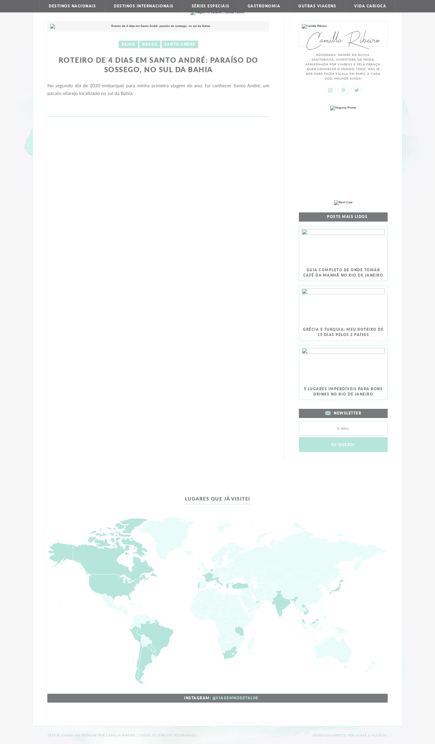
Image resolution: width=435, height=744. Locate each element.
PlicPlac (380, 735)
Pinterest (343, 90)
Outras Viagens (317, 6)
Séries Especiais (211, 6)
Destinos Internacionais (144, 6)
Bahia (129, 44)
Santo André (180, 44)
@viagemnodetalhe (235, 698)
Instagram (330, 90)
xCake (361, 735)
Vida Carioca (370, 6)
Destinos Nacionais (72, 6)
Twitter (356, 90)
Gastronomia (264, 6)
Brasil (149, 44)
